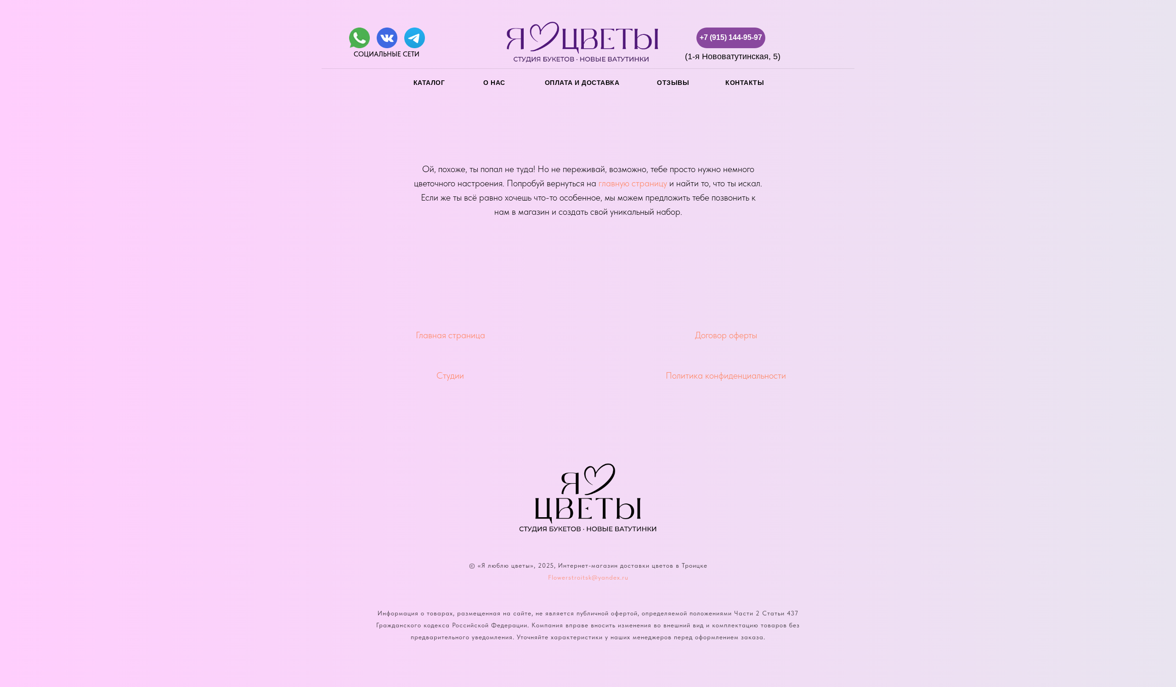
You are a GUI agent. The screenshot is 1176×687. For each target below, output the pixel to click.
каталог (429, 82)
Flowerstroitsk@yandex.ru (588, 577)
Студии (450, 375)
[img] (359, 38)
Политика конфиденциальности (726, 375)
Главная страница (450, 335)
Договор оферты (726, 335)
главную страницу (633, 183)
